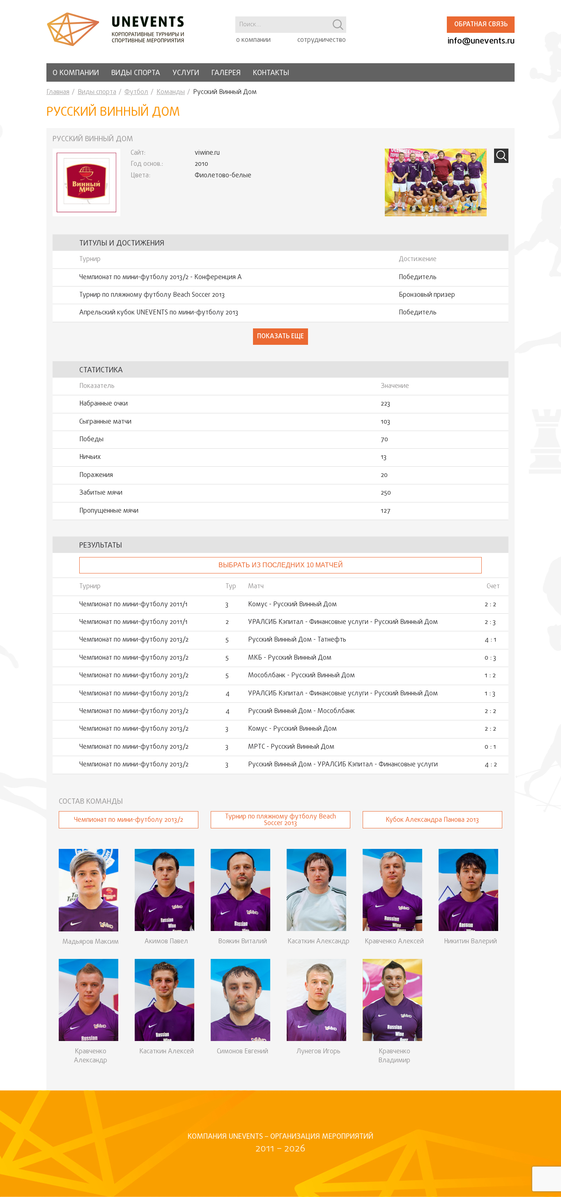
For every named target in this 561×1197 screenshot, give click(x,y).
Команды (170, 92)
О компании (76, 73)
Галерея (226, 73)
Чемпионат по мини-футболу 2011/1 (133, 604)
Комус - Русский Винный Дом (292, 604)
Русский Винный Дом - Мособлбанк (301, 711)
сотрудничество (321, 40)
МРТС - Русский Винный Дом (291, 747)
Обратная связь (481, 25)
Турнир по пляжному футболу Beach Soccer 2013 (152, 295)
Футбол (136, 92)
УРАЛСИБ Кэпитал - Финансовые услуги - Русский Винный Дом (343, 622)
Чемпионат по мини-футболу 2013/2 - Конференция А (160, 277)
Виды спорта (135, 73)
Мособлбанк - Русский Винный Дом (301, 675)
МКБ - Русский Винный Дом (289, 658)
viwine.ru (207, 153)
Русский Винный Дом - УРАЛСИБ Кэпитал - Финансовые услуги (343, 764)
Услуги (185, 73)
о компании (253, 40)
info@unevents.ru (481, 41)
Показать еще (280, 337)
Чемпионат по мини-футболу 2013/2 (134, 639)
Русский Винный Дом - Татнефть (297, 639)
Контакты (271, 73)
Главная (57, 92)
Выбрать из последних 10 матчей (280, 565)
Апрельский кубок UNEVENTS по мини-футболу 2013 (158, 312)
